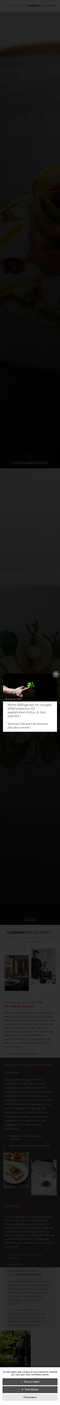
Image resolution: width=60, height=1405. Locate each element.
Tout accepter (32, 1381)
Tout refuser (31, 1389)
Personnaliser (30, 1397)
